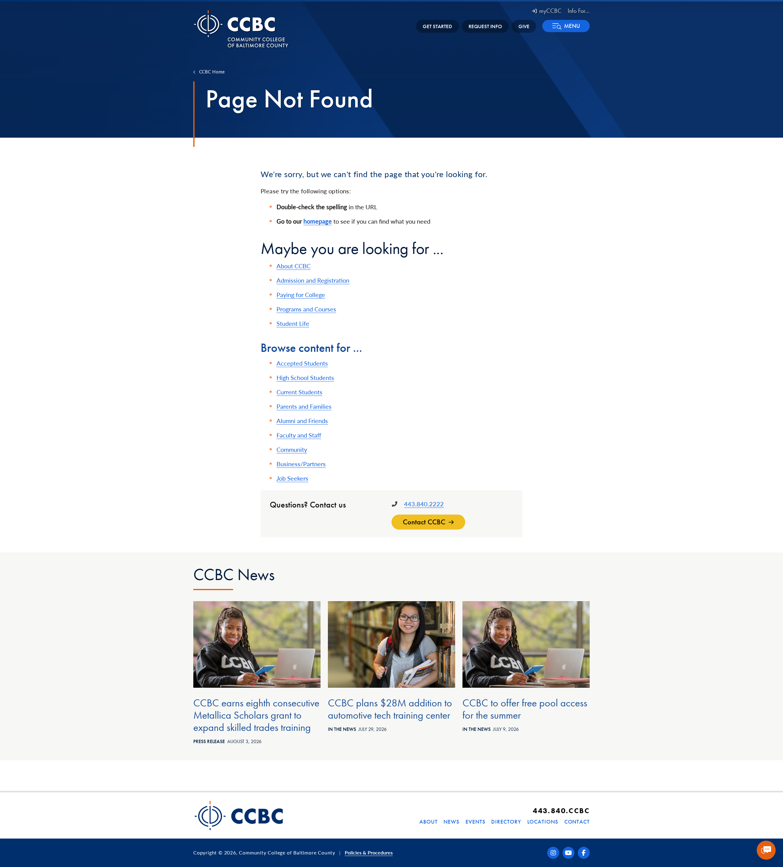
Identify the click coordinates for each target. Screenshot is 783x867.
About (428, 821)
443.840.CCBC (561, 810)
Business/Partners (301, 464)
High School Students (305, 377)
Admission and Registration (312, 280)
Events (475, 821)
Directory (506, 821)
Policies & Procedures (369, 852)
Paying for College (300, 294)
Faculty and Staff (298, 435)
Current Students (299, 392)
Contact (577, 821)
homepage (317, 221)
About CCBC (293, 266)
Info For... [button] (579, 11)
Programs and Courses (306, 309)
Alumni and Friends (302, 420)
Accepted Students (302, 363)
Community (291, 449)
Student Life (292, 323)
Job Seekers (292, 478)
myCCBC (550, 11)
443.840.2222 (424, 504)
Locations (542, 821)
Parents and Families (304, 406)
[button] (566, 26)
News (451, 821)
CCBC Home (212, 72)
